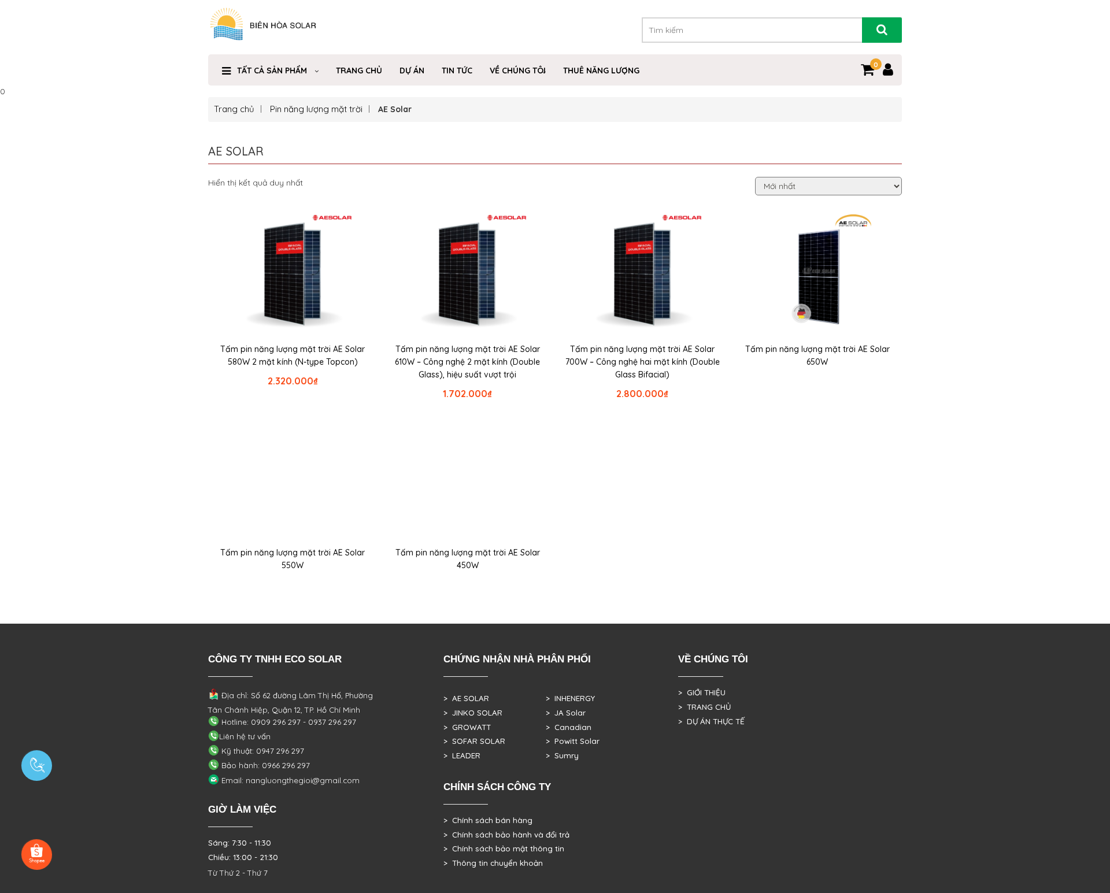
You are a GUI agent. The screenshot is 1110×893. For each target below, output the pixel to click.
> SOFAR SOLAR (474, 741)
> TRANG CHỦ (704, 707)
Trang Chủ (359, 70)
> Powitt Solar (573, 741)
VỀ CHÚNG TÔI (518, 70)
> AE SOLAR (466, 698)
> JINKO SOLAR (472, 712)
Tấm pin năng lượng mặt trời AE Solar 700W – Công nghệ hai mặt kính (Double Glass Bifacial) (642, 362)
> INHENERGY (570, 698)
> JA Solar (566, 712)
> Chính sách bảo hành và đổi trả (506, 834)
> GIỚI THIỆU (702, 692)
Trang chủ (234, 108)
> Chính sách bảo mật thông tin (503, 848)
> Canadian (568, 727)
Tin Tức (457, 70)
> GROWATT (467, 727)
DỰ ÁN (411, 70)
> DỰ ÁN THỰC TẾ (711, 721)
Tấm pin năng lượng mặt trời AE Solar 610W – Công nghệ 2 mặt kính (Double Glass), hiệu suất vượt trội (467, 362)
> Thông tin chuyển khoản (493, 863)
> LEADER (461, 755)
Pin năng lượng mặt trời (316, 108)
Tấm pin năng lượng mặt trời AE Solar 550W (292, 558)
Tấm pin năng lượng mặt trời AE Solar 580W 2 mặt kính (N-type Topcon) (292, 355)
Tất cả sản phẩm (272, 70)
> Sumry (562, 755)
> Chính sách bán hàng (487, 820)
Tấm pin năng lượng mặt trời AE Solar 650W (817, 355)
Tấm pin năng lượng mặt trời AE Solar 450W (467, 558)
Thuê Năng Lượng (601, 70)
